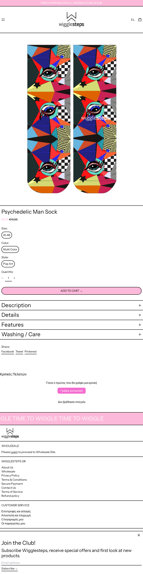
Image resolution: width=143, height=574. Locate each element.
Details (10, 315)
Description (16, 305)
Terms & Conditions (14, 479)
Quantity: (7, 272)
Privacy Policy (10, 475)
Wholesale (8, 471)
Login (14, 452)
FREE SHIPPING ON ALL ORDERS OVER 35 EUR (71, 3)
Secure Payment (12, 483)
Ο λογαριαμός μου (12, 519)
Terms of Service (12, 491)
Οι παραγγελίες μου (13, 523)
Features (12, 324)
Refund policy (10, 495)
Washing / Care (20, 334)
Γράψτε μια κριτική (72, 390)
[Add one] (14, 278)
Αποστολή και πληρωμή (16, 515)
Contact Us (8, 487)
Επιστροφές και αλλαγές (16, 511)
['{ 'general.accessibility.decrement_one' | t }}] (2, 278)
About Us (7, 467)
